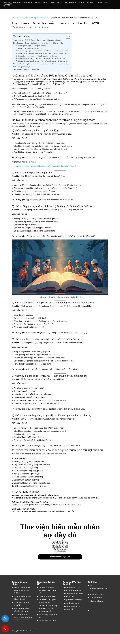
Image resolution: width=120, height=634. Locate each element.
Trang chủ (7, 2)
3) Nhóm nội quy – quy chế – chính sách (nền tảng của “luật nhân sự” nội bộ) (42, 51)
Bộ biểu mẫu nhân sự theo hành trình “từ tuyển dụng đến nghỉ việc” (38, 43)
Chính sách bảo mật (96, 598)
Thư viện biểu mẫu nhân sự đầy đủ (26, 70)
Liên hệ (6, 6)
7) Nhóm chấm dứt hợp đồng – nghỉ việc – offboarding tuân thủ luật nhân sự (42, 61)
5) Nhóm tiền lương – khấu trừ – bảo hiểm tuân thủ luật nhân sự (38, 56)
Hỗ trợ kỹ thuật (103, 2)
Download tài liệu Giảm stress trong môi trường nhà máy (47, 590)
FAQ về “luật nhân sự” (21, 67)
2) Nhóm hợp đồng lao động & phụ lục (29, 48)
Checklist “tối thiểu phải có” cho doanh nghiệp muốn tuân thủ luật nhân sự (40, 64)
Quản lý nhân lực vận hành (21, 2)
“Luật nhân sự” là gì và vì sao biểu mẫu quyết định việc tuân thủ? (37, 40)
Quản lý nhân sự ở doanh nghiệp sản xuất (29, 18)
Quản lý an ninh (40, 2)
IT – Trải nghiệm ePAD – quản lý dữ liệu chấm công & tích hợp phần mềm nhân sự (23, 617)
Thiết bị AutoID (55, 2)
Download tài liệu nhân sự (47, 596)
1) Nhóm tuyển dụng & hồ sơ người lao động (31, 46)
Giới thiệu (90, 2)
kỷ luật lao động (60, 550)
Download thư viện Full (60, 557)
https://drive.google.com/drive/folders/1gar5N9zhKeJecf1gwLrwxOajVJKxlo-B (44, 166)
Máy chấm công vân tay (71, 603)
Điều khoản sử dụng (96, 601)
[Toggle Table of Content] (67, 37)
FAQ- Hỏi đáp (69, 2)
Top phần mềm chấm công (47, 620)
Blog (80, 2)
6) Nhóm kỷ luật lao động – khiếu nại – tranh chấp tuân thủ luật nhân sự (40, 58)
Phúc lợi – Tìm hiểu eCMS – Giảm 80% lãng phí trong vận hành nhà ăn (22, 590)
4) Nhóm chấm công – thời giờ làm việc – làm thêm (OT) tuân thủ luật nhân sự (43, 53)
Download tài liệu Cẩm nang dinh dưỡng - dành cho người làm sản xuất (48, 608)
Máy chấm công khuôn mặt (72, 600)
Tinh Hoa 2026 (21, 27)
